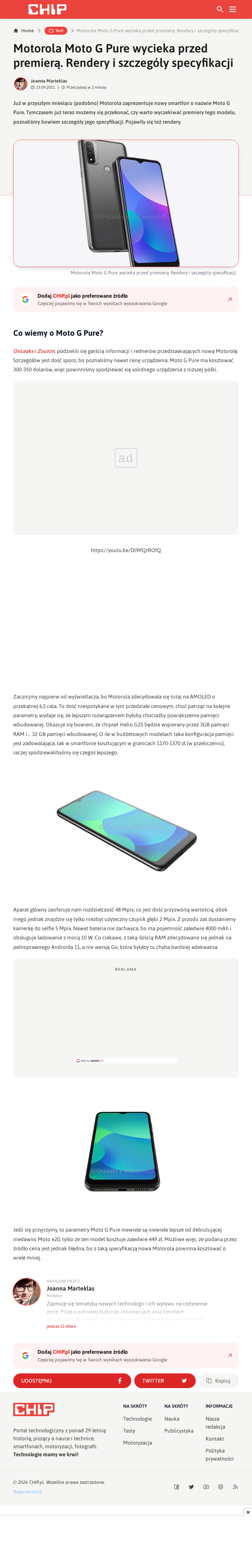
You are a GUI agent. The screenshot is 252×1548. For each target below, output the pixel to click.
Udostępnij (36, 1381)
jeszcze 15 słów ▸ (62, 1326)
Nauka (171, 1419)
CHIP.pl (36, 1482)
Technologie (137, 1419)
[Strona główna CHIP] (47, 9)
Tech (59, 30)
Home (27, 30)
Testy (129, 1431)
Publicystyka (179, 1431)
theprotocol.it (27, 1491)
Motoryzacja (137, 1443)
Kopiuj (222, 1381)
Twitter (153, 1381)
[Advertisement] (126, 1015)
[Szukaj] (220, 9)
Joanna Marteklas (49, 81)
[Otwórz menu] (233, 9)
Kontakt (215, 1439)
